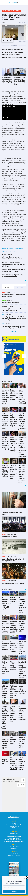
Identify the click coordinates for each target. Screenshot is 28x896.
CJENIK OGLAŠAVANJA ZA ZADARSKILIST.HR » (14, 839)
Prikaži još (14, 332)
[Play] (4, 117)
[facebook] (3, 40)
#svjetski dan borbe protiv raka (9, 251)
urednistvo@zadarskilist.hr (14, 846)
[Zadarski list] (14, 2)
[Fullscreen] (24, 117)
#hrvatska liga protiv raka (8, 248)
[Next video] (8, 117)
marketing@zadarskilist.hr (15, 836)
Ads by (23, 119)
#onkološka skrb (19, 248)
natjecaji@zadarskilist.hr (14, 838)
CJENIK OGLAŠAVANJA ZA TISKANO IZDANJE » (14, 841)
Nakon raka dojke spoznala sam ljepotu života (14, 57)
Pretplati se (14, 891)
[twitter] (7, 40)
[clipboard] (11, 40)
